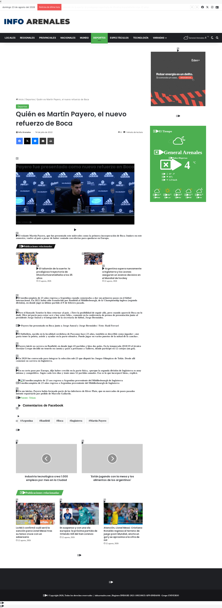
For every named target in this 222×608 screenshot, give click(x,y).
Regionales (27, 37)
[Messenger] (35, 141)
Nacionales (67, 37)
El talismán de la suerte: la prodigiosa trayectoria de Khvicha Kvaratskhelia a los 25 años (107, 7)
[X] (27, 141)
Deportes (99, 37)
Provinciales (47, 37)
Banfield (45, 420)
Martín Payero (98, 420)
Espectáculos (119, 37)
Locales (10, 37)
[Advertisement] (148, 21)
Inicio (21, 99)
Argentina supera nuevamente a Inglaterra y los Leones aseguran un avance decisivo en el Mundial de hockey (122, 273)
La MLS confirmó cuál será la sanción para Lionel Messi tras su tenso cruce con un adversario (34, 532)
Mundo (84, 37)
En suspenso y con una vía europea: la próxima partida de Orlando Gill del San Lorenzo (78, 531)
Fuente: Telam (28, 397)
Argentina (27, 420)
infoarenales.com (103, 595)
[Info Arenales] (37, 21)
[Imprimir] (50, 141)
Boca (60, 420)
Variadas (158, 37)
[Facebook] (19, 141)
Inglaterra (76, 420)
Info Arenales (24, 132)
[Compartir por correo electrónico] (43, 141)
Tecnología (140, 37)
